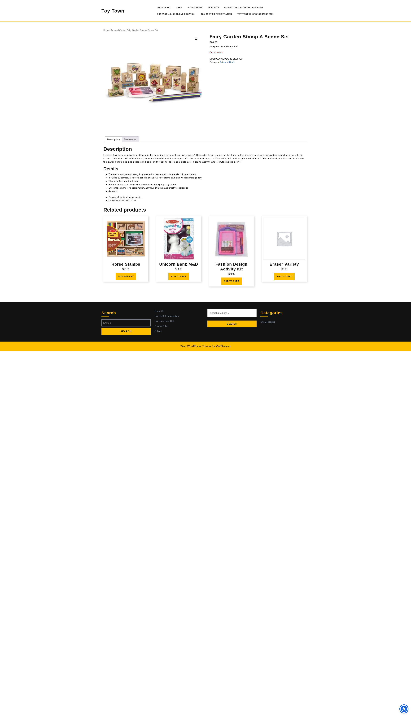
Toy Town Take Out (164, 321)
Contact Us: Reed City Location (243, 7)
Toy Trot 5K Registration (216, 14)
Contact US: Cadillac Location (176, 14)
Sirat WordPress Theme (195, 346)
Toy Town (112, 10)
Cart (179, 7)
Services (213, 7)
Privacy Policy (161, 326)
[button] (196, 39)
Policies (158, 331)
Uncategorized (267, 322)
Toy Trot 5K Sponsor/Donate (255, 14)
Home (106, 30)
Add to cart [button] (125, 276)
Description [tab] (113, 139)
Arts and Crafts (118, 30)
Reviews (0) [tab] (130, 139)
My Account (195, 7)
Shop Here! (164, 7)
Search (232, 323)
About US (159, 311)
